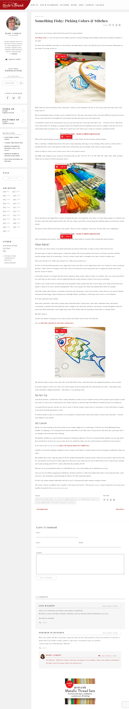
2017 (14, 207)
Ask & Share (6, 248)
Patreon (90, 5)
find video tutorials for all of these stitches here (57, 323)
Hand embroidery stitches (47, 502)
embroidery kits (71, 499)
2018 (4, 207)
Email (38, 543)
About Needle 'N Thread (10, 245)
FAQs (4, 251)
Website (81, 543)
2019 (14, 203)
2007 (14, 227)
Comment (39, 553)
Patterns (64, 5)
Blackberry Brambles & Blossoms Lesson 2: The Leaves (12, 148)
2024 (4, 195)
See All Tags (13, 178)
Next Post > (120, 509)
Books (74, 5)
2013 (14, 215)
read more (14, 53)
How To (34, 5)
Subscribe (10, 83)
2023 (14, 195)
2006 (4, 231)
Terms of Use (7, 260)
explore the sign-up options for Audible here (74, 445)
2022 (4, 199)
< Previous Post (41, 509)
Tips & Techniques (49, 5)
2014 (4, 215)
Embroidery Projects (89, 499)
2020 (4, 203)
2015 (14, 211)
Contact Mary (14, 59)
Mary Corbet (53, 655)
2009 (14, 223)
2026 (4, 191)
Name (37, 533)
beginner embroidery (45, 499)
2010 (4, 223)
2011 (14, 219)
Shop (81, 5)
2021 (14, 199)
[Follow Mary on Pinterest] (19, 98)
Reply (45, 622)
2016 (4, 211)
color (59, 499)
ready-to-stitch (67, 502)
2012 (4, 219)
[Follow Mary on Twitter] (13, 98)
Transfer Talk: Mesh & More (14, 143)
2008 (4, 227)
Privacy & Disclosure (10, 262)
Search (100, 5)
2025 (13, 191)
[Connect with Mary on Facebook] (8, 98)
